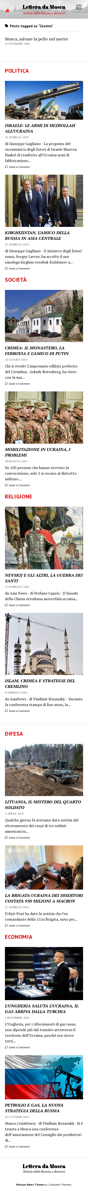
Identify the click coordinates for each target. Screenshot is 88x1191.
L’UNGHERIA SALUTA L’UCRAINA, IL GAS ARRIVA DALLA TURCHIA (41, 1008)
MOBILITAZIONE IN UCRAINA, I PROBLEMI (37, 452)
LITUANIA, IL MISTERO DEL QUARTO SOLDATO (43, 804)
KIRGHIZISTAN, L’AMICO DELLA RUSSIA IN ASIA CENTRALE (37, 235)
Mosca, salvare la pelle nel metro (36, 39)
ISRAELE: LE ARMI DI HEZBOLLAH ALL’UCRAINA (40, 128)
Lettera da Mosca (44, 6)
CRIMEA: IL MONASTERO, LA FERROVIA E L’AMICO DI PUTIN (37, 350)
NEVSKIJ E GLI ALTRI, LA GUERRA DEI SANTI (44, 578)
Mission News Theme (30, 1184)
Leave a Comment (19, 167)
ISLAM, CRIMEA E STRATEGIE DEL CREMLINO (40, 683)
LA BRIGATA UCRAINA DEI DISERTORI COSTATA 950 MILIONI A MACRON (44, 898)
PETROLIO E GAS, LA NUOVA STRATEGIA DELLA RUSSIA (34, 1107)
